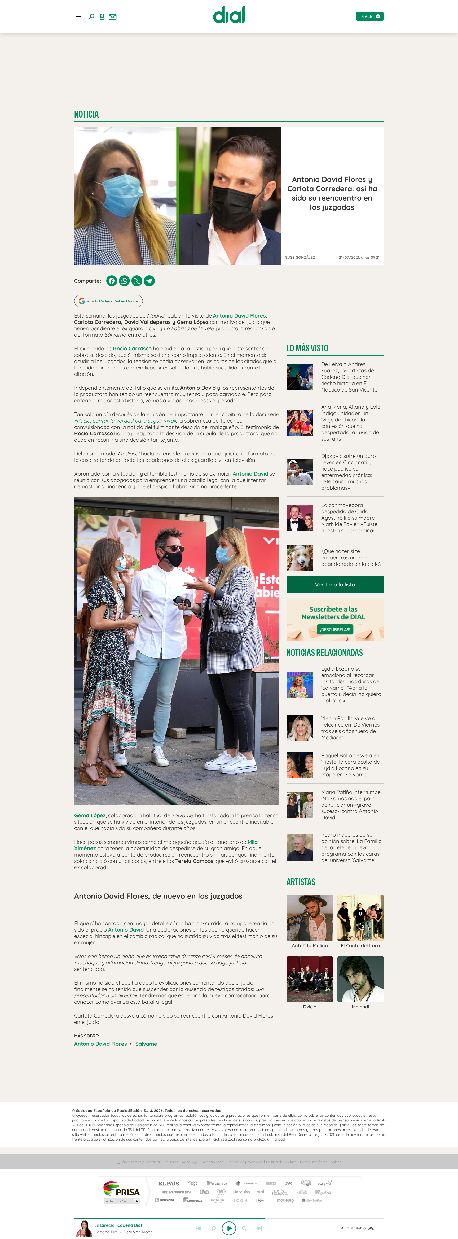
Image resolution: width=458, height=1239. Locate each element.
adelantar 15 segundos (244, 1228)
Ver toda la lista (335, 584)
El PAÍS (168, 1184)
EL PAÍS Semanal (280, 1192)
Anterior (198, 1228)
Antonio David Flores (100, 1043)
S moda (262, 1200)
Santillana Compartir (247, 1184)
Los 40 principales (194, 1184)
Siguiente (260, 1228)
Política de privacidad (244, 1162)
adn (303, 1184)
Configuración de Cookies (320, 1162)
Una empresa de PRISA (121, 1188)
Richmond (165, 1200)
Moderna (191, 1200)
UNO (205, 1192)
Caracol (323, 1184)
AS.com (286, 1184)
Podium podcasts (217, 1200)
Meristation (311, 1200)
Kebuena (318, 1192)
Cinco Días (240, 1192)
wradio (220, 1192)
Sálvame (146, 1043)
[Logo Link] (229, 14)
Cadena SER (270, 1184)
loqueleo (286, 1200)
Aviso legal (190, 1162)
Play (229, 1228)
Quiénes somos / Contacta (138, 1162)
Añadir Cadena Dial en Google (112, 301)
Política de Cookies (281, 1162)
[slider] (229, 1218)
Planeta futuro (299, 1192)
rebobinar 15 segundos (213, 1228)
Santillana (218, 1184)
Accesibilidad (213, 1162)
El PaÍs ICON (240, 1200)
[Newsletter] (112, 16)
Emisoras (171, 1162)
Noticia (86, 114)
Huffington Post (175, 1192)
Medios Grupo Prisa (121, 1201)
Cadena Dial (260, 1192)
